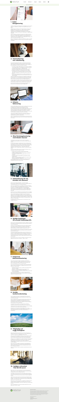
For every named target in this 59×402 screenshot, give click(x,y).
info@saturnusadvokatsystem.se (33, 398)
